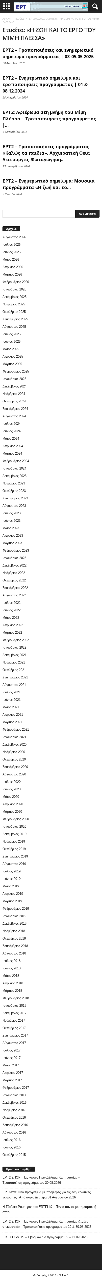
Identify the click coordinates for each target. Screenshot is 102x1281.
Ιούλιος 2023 (11, 513)
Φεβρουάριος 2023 (15, 550)
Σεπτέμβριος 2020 (15, 767)
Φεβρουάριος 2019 (15, 908)
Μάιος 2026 (10, 259)
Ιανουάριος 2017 (14, 1095)
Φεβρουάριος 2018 (15, 998)
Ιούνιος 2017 (11, 1058)
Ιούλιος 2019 (11, 871)
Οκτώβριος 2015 (14, 1155)
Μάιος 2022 (10, 617)
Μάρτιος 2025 (12, 364)
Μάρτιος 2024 (12, 453)
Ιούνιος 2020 (11, 789)
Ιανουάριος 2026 (14, 289)
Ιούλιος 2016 (11, 1140)
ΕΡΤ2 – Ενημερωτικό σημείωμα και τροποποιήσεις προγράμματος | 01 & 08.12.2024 (45, 84)
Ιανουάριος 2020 (14, 826)
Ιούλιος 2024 (11, 424)
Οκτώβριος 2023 (14, 491)
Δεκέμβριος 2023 (14, 476)
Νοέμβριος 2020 (13, 752)
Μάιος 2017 (10, 1065)
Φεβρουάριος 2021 (15, 729)
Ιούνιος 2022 (11, 610)
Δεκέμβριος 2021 (14, 655)
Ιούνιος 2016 (11, 1147)
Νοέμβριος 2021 (13, 662)
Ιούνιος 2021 (11, 700)
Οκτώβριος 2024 (14, 401)
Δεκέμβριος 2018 (14, 923)
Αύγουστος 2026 (14, 237)
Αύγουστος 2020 (14, 774)
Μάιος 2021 (10, 707)
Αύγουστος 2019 (14, 864)
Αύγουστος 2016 (14, 1132)
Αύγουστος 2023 (14, 506)
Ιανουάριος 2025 (14, 379)
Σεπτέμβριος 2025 (15, 319)
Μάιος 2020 (10, 797)
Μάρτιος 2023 (12, 543)
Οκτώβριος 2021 (14, 670)
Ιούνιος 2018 (11, 968)
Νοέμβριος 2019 (13, 841)
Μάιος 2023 (10, 528)
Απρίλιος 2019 (12, 894)
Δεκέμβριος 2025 (14, 297)
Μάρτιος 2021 (12, 722)
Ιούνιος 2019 (11, 879)
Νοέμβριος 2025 (13, 304)
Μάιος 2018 (10, 976)
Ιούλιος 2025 (11, 334)
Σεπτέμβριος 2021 (15, 677)
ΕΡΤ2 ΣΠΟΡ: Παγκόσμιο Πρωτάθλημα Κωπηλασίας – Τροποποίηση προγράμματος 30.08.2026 (41, 1180)
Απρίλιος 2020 (12, 804)
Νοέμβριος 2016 (13, 1110)
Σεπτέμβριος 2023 (15, 498)
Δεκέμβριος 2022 (14, 565)
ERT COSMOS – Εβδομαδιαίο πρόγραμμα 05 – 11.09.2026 (44, 1237)
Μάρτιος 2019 (12, 901)
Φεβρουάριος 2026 (15, 282)
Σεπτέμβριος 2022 (15, 588)
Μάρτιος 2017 (12, 1080)
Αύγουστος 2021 (14, 685)
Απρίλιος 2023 (12, 535)
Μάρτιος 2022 (12, 632)
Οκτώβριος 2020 (14, 759)
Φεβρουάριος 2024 (15, 461)
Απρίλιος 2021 (12, 714)
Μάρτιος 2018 (12, 991)
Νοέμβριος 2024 (13, 394)
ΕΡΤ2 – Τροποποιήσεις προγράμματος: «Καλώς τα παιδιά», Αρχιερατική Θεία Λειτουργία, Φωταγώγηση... (46, 152)
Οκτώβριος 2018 (14, 938)
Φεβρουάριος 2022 (15, 640)
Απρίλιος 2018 (12, 983)
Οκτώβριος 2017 (14, 1028)
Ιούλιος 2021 (11, 692)
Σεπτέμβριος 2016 (15, 1125)
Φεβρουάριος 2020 (15, 819)
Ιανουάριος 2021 (14, 737)
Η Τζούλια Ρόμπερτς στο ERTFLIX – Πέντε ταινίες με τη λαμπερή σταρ (49, 1209)
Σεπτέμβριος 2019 (15, 856)
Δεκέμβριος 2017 (14, 1013)
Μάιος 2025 (10, 349)
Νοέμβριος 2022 (13, 573)
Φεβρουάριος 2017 (15, 1088)
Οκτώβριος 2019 (14, 849)
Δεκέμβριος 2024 (14, 386)
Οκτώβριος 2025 (14, 312)
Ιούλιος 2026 (11, 244)
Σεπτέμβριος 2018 (15, 946)
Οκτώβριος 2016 (14, 1117)
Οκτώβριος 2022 (14, 580)
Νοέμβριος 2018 (13, 931)
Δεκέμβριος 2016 (14, 1102)
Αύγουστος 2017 (14, 1043)
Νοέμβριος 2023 (13, 483)
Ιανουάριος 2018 (14, 1005)
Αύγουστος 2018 (14, 953)
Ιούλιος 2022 (11, 603)
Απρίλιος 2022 (12, 625)
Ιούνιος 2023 (11, 520)
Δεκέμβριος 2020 (14, 744)
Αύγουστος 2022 (14, 595)
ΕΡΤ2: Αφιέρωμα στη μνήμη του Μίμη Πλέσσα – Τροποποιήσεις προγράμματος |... (49, 118)
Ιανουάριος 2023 (14, 558)
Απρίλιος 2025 (12, 356)
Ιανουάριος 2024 (14, 468)
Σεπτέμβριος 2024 (15, 409)
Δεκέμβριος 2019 (14, 834)
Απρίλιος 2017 (12, 1073)
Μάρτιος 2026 (12, 274)
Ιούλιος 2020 (11, 782)
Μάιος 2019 (10, 886)
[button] (94, 6)
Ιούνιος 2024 (11, 431)
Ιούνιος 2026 (11, 252)
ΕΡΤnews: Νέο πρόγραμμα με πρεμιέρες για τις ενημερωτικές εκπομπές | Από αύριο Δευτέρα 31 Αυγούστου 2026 (46, 1194)
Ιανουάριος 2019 (14, 916)
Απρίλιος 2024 (12, 446)
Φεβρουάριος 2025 (15, 371)
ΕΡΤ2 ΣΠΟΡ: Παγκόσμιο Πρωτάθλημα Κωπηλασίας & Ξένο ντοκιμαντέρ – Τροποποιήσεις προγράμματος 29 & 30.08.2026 (46, 1224)
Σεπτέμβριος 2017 (15, 1035)
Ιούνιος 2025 (11, 341)
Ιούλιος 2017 (11, 1050)
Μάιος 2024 (10, 438)
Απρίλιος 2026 (12, 267)
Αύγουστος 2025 (14, 327)
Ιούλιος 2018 (11, 961)
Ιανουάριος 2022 (14, 647)
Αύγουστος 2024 (14, 416)
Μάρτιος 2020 (12, 811)
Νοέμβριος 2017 (13, 1020)
